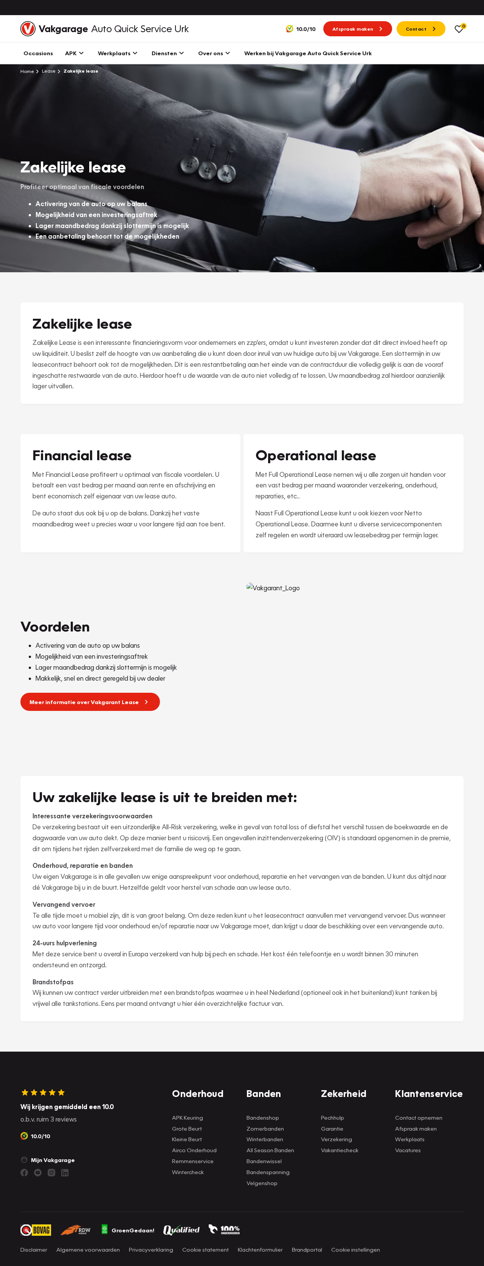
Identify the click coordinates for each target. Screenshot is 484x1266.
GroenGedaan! (133, 1230)
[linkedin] (65, 1172)
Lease (48, 70)
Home (27, 71)
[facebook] (24, 1172)
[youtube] (38, 1172)
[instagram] (51, 1172)
